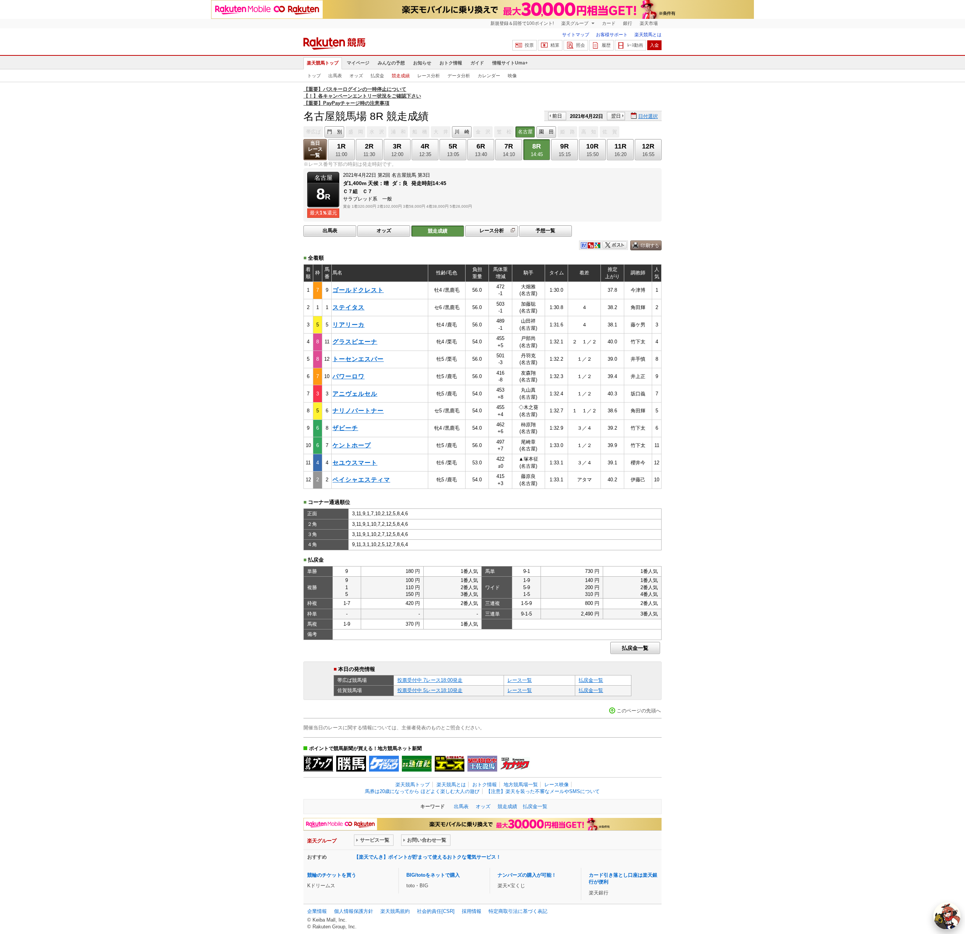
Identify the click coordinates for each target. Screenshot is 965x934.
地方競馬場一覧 (521, 784)
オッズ (356, 75)
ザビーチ (345, 428)
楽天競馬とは (648, 34)
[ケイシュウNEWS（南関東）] (384, 764)
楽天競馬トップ (323, 63)
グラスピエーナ (354, 341)
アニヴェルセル (354, 393)
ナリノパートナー (358, 410)
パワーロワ (348, 376)
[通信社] (417, 764)
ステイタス (348, 307)
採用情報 (471, 911)
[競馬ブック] (318, 764)
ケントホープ (351, 445)
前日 (557, 116)
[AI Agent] (946, 915)
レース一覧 (519, 680)
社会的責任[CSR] (436, 911)
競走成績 (401, 75)
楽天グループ (575, 23)
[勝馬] (351, 764)
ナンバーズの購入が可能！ (527, 875)
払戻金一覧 (635, 648)
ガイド (477, 63)
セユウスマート (354, 462)
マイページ (358, 63)
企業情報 (317, 911)
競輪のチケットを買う (331, 875)
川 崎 (462, 132)
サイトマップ (575, 34)
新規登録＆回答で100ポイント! (522, 23)
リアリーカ (348, 325)
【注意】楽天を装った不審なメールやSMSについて (543, 791)
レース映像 (556, 784)
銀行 (627, 23)
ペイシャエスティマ (361, 479)
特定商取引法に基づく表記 (518, 911)
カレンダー (489, 75)
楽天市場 (649, 23)
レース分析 (428, 75)
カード (609, 23)
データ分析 (458, 75)
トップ (314, 75)
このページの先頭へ (639, 711)
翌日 (616, 116)
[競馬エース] (449, 764)
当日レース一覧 (315, 149)
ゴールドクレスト (358, 290)
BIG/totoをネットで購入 (433, 875)
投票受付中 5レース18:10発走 (430, 690)
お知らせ (422, 63)
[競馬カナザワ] (515, 764)
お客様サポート (612, 34)
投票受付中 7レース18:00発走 (430, 680)
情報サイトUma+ (510, 63)
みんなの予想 (391, 63)
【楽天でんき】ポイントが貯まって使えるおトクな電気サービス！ (427, 857)
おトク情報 (451, 63)
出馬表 (335, 75)
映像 (512, 75)
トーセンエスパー (358, 359)
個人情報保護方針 (353, 911)
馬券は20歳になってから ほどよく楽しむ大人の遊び (422, 791)
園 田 (546, 132)
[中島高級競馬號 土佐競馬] (482, 764)
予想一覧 (545, 230)
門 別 (334, 132)
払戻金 (377, 75)
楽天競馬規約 (395, 911)
